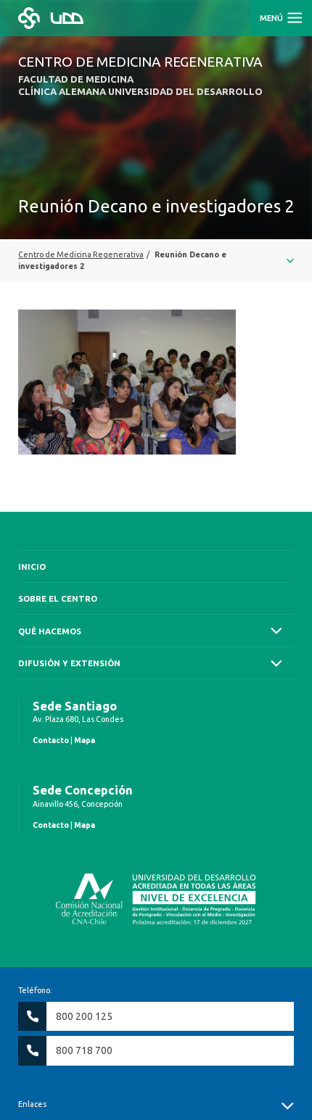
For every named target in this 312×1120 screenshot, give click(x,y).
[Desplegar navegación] (156, 260)
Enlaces (32, 1104)
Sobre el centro (57, 598)
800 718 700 (84, 1050)
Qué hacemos (49, 631)
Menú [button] (272, 18)
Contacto (51, 740)
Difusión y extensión (69, 663)
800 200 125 (84, 1016)
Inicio (32, 566)
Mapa (84, 740)
